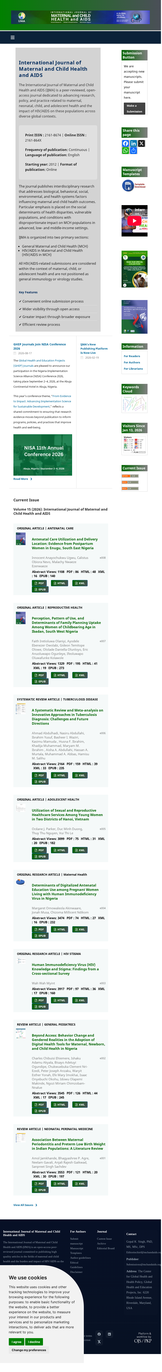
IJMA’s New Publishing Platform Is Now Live (94, 348)
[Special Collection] (135, 269)
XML (81, 583)
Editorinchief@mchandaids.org (144, 1252)
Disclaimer (76, 1272)
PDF (41, 583)
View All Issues (23, 1205)
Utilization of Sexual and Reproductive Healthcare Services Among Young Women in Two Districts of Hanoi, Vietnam (67, 814)
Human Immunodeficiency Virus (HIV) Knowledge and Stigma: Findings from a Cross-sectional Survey (65, 969)
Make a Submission (134, 108)
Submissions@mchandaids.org (143, 1264)
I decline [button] (34, 1342)
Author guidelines (80, 1257)
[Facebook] (99, 1334)
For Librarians (133, 369)
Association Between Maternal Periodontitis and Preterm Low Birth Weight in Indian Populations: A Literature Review (68, 1144)
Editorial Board (106, 1248)
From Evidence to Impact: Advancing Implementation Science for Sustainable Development (42, 401)
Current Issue (104, 1238)
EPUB (42, 589)
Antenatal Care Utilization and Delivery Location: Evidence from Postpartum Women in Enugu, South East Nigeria (65, 543)
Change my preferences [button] (29, 1350)
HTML (61, 583)
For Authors (132, 362)
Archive (101, 1243)
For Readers (132, 356)
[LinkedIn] (109, 1334)
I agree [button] (16, 1342)
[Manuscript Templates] (135, 186)
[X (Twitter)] (99, 1341)
